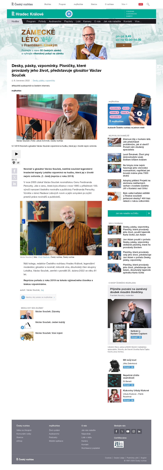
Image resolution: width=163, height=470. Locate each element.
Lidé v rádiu (87, 437)
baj (42, 290)
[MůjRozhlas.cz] (16, 91)
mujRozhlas (78, 4)
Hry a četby (114, 108)
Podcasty (53, 437)
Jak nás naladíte (112, 21)
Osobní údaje (119, 458)
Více (138, 21)
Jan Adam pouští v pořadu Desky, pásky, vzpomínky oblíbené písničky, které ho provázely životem (137, 243)
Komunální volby (23, 434)
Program (62, 4)
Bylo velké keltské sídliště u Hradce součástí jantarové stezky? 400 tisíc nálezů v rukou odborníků (136, 197)
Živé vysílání (114, 117)
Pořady (42, 21)
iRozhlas (47, 4)
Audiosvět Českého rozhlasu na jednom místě (126, 128)
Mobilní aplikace (56, 441)
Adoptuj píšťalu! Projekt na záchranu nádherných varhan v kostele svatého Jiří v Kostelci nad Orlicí (136, 184)
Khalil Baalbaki (44, 257)
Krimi (125, 108)
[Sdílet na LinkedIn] (14, 183)
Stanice (94, 4)
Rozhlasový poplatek (91, 448)
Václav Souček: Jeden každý (50, 322)
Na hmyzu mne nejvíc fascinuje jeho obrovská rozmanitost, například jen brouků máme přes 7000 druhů (136, 170)
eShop (19, 441)
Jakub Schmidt (43, 141)
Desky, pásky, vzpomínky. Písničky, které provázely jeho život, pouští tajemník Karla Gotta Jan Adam (136, 231)
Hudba (15, 21)
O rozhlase (109, 4)
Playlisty (68, 21)
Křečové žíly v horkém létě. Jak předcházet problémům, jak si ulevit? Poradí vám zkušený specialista (137, 144)
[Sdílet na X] (14, 177)
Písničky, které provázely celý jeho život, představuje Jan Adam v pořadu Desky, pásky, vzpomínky (137, 256)
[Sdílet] (18, 163)
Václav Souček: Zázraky (47, 311)
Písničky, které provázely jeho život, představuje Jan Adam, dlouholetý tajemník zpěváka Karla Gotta (137, 268)
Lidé (78, 21)
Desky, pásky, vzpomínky (44, 80)
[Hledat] (148, 4)
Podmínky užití (132, 458)
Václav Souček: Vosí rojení (48, 333)
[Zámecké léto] (81, 41)
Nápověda (86, 434)
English (144, 458)
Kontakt (128, 21)
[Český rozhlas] (22, 4)
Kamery (129, 16)
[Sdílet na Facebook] (14, 171)
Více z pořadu (116, 223)
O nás (97, 21)
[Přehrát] (16, 154)
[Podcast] (14, 163)
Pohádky (113, 112)
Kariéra (85, 441)
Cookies (108, 458)
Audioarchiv (131, 14)
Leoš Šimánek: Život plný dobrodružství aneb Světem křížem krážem (136, 157)
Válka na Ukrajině (23, 430)
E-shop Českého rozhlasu (122, 283)
